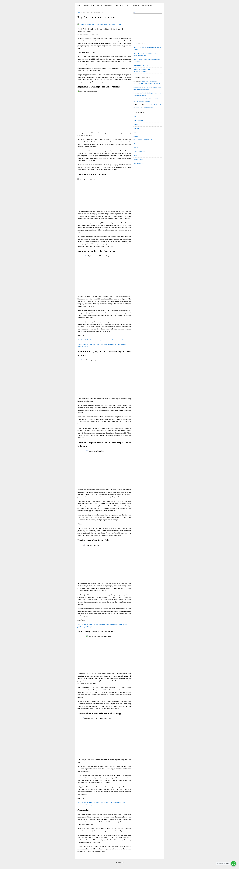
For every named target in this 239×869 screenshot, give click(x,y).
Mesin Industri (82, 35)
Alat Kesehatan (137, 116)
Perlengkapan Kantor (139, 151)
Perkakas (136, 147)
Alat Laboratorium (138, 120)
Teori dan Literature (139, 163)
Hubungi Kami (147, 6)
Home (79, 6)
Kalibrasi (136, 136)
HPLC (135, 132)
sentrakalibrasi (137, 87)
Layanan (119, 6)
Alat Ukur (136, 128)
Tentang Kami (89, 6)
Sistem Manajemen (138, 159)
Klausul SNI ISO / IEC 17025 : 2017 (143, 140)
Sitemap (136, 6)
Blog (129, 6)
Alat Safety (136, 124)
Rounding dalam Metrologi (141, 65)
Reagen (135, 155)
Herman (136, 93)
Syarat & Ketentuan (104, 6)
